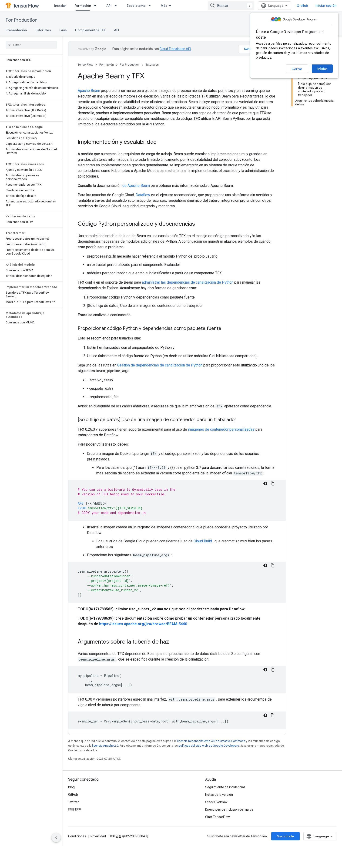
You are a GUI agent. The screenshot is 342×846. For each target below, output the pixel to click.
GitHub (302, 5)
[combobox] (231, 5)
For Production (21, 20)
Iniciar (322, 69)
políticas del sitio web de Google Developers (208, 745)
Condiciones (77, 836)
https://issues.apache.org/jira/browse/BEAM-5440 (143, 624)
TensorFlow (85, 64)
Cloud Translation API (175, 49)
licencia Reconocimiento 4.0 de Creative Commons (211, 741)
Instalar (60, 5)
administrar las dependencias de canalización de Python (187, 282)
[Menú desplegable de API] (117, 5)
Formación (82, 5)
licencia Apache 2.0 (105, 745)
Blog (71, 787)
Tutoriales (43, 30)
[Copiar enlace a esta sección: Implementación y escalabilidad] (161, 142)
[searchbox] (31, 45)
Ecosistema (136, 5)
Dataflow (143, 195)
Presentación (16, 30)
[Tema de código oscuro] (265, 483)
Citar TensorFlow (217, 817)
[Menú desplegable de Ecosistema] (151, 5)
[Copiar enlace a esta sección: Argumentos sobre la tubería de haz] (173, 642)
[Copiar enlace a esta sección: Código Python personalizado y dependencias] (199, 224)
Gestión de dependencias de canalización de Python (159, 365)
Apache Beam (89, 90)
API (108, 5)
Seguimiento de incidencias (225, 787)
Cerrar (297, 69)
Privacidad (98, 836)
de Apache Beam (136, 185)
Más (164, 5)
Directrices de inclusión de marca (229, 809)
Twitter (73, 802)
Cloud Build (203, 541)
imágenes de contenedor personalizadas (221, 429)
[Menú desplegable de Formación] (96, 5)
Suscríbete (285, 836)
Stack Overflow (216, 802)
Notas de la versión (219, 794)
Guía (63, 30)
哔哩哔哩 (74, 809)
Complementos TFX (90, 30)
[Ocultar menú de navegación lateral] (56, 837)
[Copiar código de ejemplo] (272, 483)
